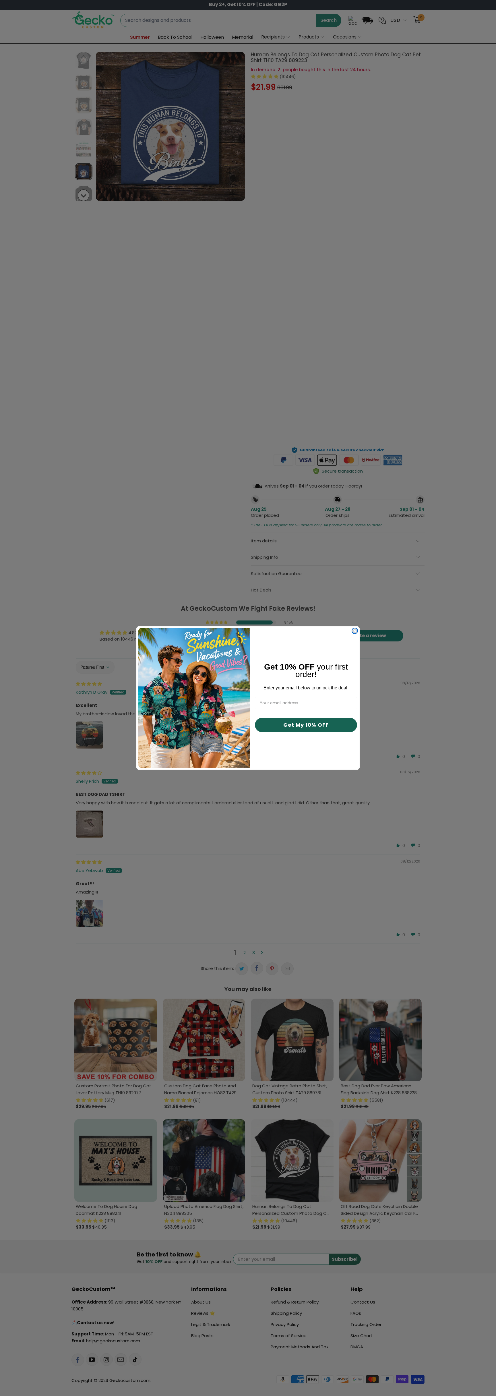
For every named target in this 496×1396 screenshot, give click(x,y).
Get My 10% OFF (306, 724)
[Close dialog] (355, 631)
